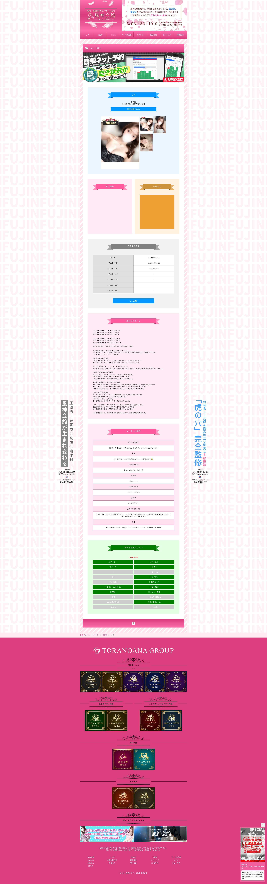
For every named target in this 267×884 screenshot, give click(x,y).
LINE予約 (154, 863)
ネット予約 (176, 863)
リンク (176, 860)
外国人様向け (112, 860)
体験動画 (180, 35)
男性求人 (112, 863)
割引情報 (153, 35)
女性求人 (91, 863)
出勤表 (100, 35)
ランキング (167, 35)
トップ (86, 35)
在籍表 (113, 35)
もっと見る (134, 301)
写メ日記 (133, 863)
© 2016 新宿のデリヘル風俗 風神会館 (133, 873)
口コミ (90, 866)
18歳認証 (90, 857)
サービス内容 (127, 35)
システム (140, 35)
